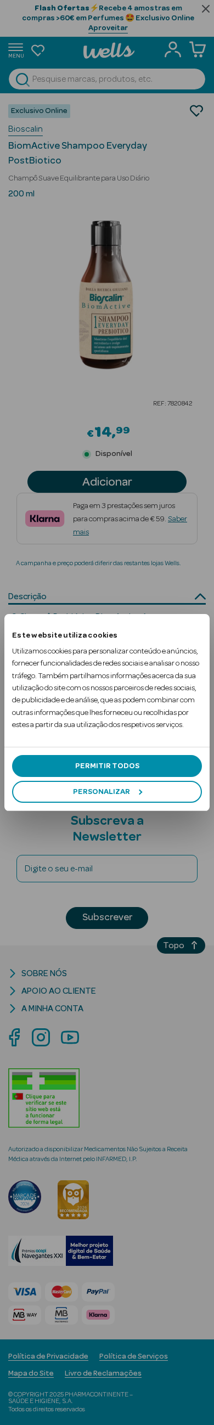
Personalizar (101, 792)
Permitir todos (107, 766)
